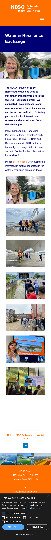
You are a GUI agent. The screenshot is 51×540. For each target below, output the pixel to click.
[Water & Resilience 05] (25, 330)
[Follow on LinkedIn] (25, 445)
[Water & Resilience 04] (25, 362)
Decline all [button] (37, 527)
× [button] (48, 496)
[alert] (25, 516)
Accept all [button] (13, 527)
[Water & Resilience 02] (25, 266)
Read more (35, 508)
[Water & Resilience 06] (25, 394)
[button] (25, 535)
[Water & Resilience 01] (25, 235)
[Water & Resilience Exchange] (25, 203)
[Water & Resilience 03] (25, 298)
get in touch (19, 161)
